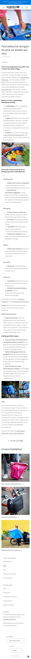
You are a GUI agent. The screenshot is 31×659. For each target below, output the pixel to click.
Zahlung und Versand (9, 574)
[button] (4, 7)
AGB (4, 588)
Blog (4, 565)
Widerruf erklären (8, 605)
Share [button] (5, 62)
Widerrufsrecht (7, 601)
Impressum (6, 592)
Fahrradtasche (6, 89)
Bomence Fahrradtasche (21, 302)
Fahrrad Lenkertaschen (9, 517)
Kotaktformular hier (9, 619)
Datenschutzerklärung (10, 597)
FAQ (4, 570)
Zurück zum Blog (16, 441)
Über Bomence (7, 561)
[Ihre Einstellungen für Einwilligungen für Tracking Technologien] (28, 656)
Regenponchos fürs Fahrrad (10, 550)
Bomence (17, 656)
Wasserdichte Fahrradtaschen (11, 484)
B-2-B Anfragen (7, 578)
